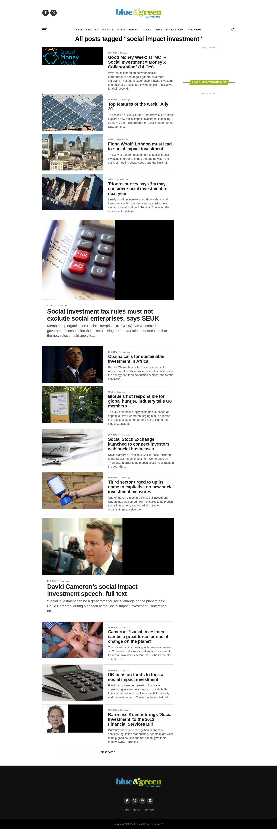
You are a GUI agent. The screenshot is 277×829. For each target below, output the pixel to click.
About (136, 810)
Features (92, 29)
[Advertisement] (209, 63)
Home (126, 810)
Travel (146, 29)
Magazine (107, 29)
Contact (149, 810)
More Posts (108, 752)
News (79, 29)
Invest (121, 29)
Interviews (194, 29)
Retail (158, 29)
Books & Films (175, 29)
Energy (133, 29)
